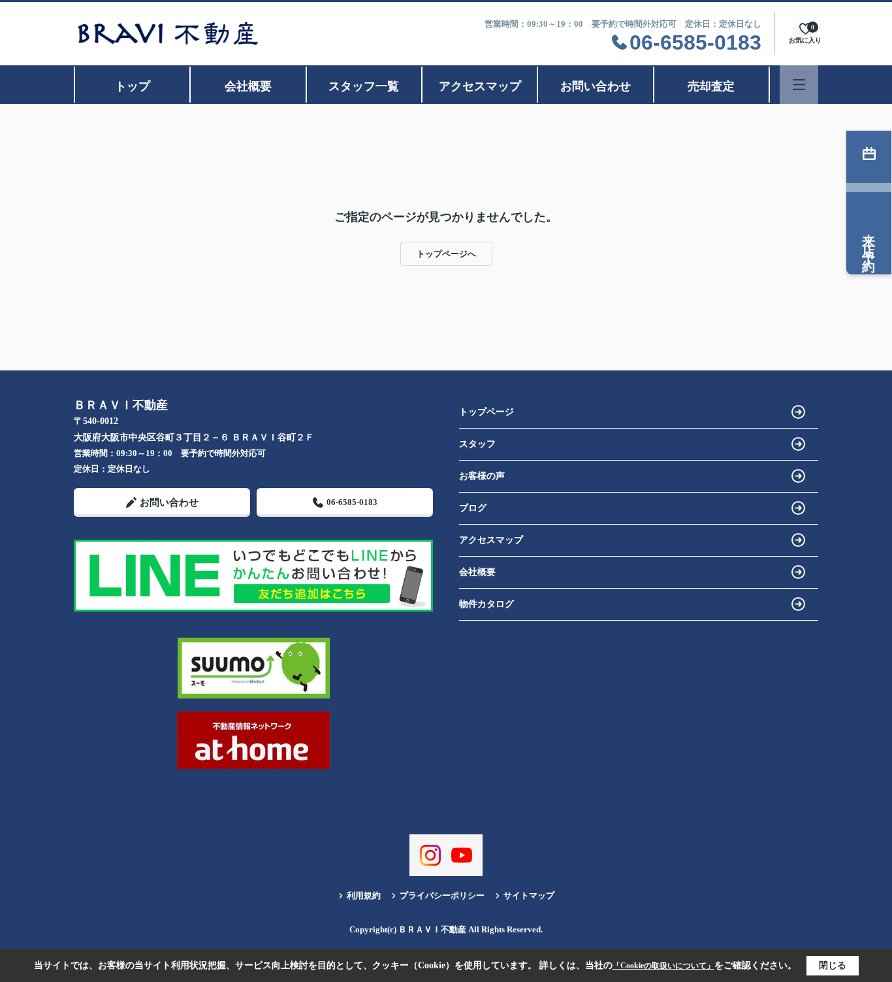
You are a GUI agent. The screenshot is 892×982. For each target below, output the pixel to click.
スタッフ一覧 (363, 86)
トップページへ (446, 254)
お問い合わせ (595, 86)
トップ (132, 86)
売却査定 (711, 86)
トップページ (486, 412)
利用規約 (364, 895)
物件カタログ (486, 604)
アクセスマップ (480, 86)
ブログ (472, 508)
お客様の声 (482, 476)
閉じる (832, 965)
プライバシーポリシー (442, 895)
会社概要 (248, 86)
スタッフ (477, 444)
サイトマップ (528, 895)
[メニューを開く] (799, 84)
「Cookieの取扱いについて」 (663, 965)
